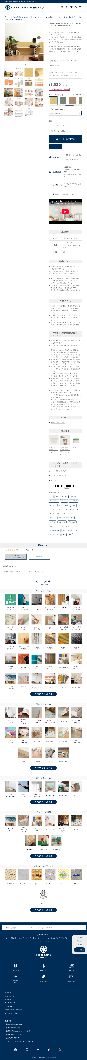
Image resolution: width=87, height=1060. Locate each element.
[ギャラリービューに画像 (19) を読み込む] (28, 112)
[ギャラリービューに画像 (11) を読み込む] (28, 92)
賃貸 (64, 534)
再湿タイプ (72, 522)
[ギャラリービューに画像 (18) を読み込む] (18, 112)
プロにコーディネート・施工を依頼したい (20, 1041)
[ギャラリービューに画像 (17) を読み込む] (8, 112)
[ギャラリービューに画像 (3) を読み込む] (28, 72)
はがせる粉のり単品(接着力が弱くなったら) (65, 450)
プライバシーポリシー (12, 1013)
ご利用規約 (9, 1006)
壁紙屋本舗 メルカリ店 (14, 1034)
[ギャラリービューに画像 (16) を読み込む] (39, 102)
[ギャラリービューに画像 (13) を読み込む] (8, 102)
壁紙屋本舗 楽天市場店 (14, 1024)
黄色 (70, 534)
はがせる (73, 496)
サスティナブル (62, 509)
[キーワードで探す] (83, 927)
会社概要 (8, 992)
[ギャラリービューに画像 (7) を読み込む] (28, 82)
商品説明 (80, 941)
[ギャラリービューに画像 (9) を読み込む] (8, 92)
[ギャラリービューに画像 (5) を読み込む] (8, 82)
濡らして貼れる (67, 530)
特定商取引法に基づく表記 (14, 1010)
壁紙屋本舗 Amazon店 (14, 1027)
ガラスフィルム (43, 941)
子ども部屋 (59, 526)
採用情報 (8, 999)
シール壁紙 (10, 938)
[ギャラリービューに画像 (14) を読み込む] (18, 102)
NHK (57, 496)
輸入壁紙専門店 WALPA (14, 1038)
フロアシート (66, 938)
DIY (51, 496)
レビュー (80, 944)
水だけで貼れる (54, 530)
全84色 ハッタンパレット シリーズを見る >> (63, 72)
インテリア (73, 501)
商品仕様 (80, 937)
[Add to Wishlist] (55, 146)
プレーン (52, 518)
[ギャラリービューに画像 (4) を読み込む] (39, 72)
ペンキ (44, 938)
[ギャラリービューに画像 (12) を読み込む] (39, 92)
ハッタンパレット (69, 513)
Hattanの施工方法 (58, 423)
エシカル (52, 505)
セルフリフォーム (55, 513)
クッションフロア (54, 938)
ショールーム (9, 996)
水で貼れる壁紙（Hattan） (20, 17)
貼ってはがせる (54, 534)
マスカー (74, 447)
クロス (52, 509)
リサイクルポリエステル (66, 518)
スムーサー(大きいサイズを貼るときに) (54, 449)
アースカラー (54, 501)
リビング (52, 522)
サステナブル (74, 509)
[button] (76, 7)
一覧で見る (78, 94)
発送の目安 (57, 157)
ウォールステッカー (22, 938)
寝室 (67, 526)
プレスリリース (10, 1003)
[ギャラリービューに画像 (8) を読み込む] (39, 82)
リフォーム (62, 522)
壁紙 (51, 526)
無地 (76, 530)
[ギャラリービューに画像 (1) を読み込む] (8, 72)
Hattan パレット (37, 17)
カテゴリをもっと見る (43, 694)
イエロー (64, 501)
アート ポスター (35, 938)
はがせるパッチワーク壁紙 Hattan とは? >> (62, 75)
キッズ (74, 505)
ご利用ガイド (57, 185)
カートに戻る (79, 950)
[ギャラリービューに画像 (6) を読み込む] (18, 82)
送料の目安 (57, 172)
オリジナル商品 (63, 505)
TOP (7, 17)
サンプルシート (57, 481)
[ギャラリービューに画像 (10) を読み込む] (18, 92)
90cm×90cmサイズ (58, 471)
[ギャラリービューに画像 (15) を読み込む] (28, 102)
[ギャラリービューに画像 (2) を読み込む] (18, 72)
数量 (50, 121)
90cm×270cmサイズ (59, 476)
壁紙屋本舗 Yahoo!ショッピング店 (18, 1031)
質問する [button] (39, 556)
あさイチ (64, 496)
